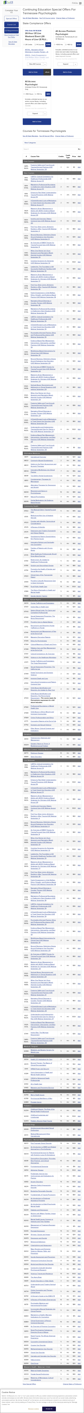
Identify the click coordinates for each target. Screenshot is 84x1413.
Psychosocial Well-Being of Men (41, 1098)
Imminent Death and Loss (39, 678)
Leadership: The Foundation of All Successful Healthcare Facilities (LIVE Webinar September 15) (43, 269)
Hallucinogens (35, 1360)
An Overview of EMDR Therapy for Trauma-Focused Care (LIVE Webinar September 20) (43, 369)
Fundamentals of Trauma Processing (43, 1195)
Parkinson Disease (37, 753)
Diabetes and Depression (39, 1210)
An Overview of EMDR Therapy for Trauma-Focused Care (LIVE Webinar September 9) (43, 245)
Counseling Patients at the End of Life (43, 721)
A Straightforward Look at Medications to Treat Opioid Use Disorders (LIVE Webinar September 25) (43, 421)
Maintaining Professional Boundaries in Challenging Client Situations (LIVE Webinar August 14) (43, 187)
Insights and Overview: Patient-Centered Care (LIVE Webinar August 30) (43, 221)
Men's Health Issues (37, 1095)
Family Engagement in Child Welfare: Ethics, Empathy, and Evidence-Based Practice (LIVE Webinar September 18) (43, 295)
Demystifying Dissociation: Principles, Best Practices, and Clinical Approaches (43, 1161)
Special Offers (11, 19)
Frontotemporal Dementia (39, 1166)
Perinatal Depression (38, 1231)
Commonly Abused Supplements (42, 460)
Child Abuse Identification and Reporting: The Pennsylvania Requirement (41, 696)
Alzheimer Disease (37, 1170)
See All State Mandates (30, 18)
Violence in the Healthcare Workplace (43, 657)
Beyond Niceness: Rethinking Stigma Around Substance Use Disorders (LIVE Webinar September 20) (43, 361)
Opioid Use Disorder (38, 1352)
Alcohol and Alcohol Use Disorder (42, 1264)
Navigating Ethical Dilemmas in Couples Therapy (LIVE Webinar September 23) (41, 413)
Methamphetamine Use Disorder (42, 1349)
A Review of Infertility (38, 527)
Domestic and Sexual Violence (41, 725)
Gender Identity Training (39, 596)
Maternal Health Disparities (40, 1371)
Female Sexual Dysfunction (40, 1374)
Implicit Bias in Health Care (40, 607)
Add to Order (33, 72)
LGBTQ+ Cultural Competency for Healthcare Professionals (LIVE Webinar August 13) (42, 179)
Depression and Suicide (39, 1238)
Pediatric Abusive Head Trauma (41, 1121)
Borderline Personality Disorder (41, 1191)
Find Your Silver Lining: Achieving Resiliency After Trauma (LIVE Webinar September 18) (44, 287)
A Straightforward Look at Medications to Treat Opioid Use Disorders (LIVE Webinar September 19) (43, 327)
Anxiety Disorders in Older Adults (42, 1281)
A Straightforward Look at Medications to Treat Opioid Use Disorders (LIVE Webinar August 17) (43, 203)
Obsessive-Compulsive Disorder (42, 1261)
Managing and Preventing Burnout (42, 1088)
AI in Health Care (36, 1084)
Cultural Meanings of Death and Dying (43, 644)
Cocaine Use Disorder (38, 1345)
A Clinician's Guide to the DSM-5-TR (43, 1296)
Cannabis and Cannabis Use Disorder (43, 1356)
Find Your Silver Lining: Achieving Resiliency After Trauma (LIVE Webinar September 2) (44, 229)
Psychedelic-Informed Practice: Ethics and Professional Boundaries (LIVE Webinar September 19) (43, 335)
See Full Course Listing (47, 18)
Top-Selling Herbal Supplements (41, 476)
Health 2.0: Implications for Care (41, 1059)
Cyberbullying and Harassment (41, 1245)
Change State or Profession (65, 18)
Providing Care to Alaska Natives (42, 622)
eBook (47, 72)
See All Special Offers (46, 136)
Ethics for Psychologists (39, 641)
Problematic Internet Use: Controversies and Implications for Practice (42, 1176)
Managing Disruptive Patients (40, 637)
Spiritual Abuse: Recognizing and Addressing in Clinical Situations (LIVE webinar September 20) (43, 387)
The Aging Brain (36, 1277)
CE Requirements (11, 31)
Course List (11, 25)
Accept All (49, 1409)
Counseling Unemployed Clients (41, 1342)
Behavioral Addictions (38, 1242)
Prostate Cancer (36, 1102)
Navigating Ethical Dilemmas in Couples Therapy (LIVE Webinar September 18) (41, 303)
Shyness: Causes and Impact (40, 1235)
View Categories (30, 143)
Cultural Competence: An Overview (42, 654)
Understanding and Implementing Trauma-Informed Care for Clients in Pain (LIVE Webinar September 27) (43, 429)
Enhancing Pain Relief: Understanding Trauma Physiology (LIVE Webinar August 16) (43, 195)
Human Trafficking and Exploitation (42, 603)
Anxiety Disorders (37, 1182)
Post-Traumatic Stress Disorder (41, 1143)
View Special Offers (29, 1384)
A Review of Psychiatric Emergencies (43, 1300)
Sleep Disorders (36, 757)
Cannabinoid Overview (38, 457)
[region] (42, 1401)
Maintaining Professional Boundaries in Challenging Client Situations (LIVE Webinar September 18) (43, 311)
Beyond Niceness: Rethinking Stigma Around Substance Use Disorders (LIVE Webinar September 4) (43, 237)
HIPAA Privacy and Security (40, 1069)
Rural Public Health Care (39, 587)
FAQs (75, 3)
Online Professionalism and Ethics (42, 718)
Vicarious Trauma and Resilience (42, 1274)
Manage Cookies (33, 1409)
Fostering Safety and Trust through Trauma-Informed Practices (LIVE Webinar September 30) (42, 167)
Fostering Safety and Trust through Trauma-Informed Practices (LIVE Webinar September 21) (42, 405)
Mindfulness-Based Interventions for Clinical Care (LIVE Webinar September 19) (43, 353)
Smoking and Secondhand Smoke (42, 566)
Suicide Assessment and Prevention (43, 1257)
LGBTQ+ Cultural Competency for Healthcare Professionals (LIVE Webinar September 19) (42, 319)
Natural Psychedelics (38, 497)
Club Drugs (34, 1363)
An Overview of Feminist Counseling (43, 1326)
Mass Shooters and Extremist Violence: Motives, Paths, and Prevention (40, 1251)
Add (79, 167)
